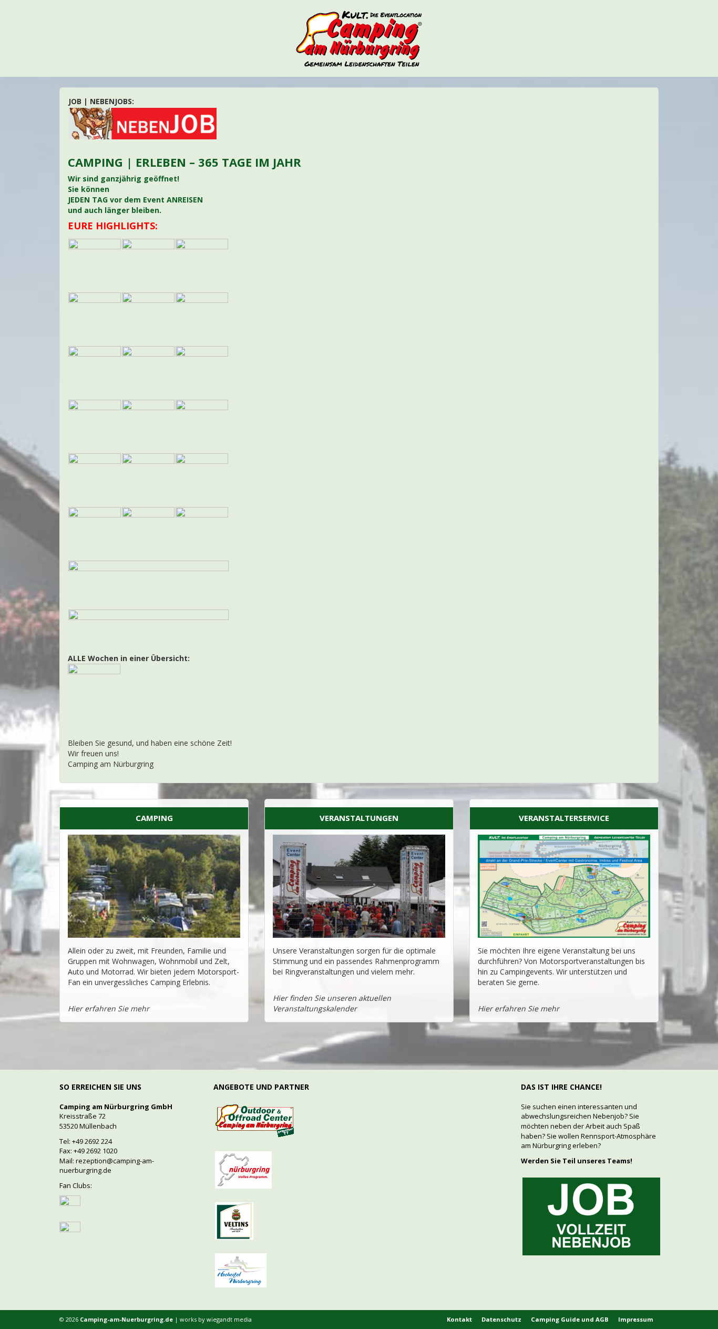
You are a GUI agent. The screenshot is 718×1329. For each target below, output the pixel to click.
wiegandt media (229, 1319)
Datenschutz (501, 1319)
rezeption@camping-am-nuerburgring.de (106, 1165)
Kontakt (459, 1319)
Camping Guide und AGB (570, 1319)
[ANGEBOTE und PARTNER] (254, 1119)
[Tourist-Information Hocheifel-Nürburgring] (240, 1269)
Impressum (635, 1319)
